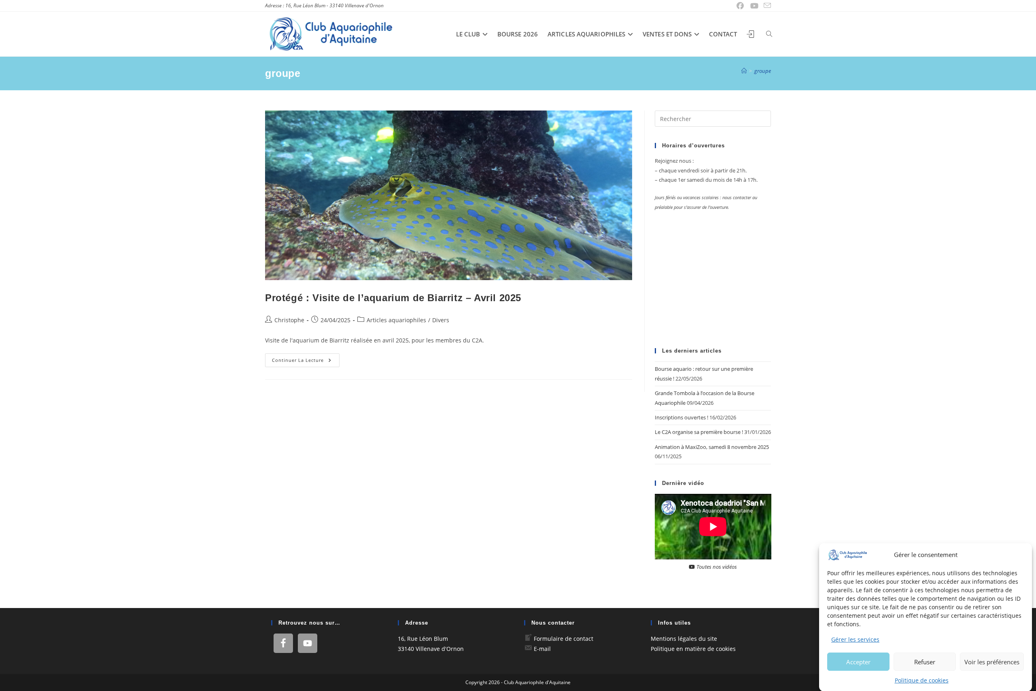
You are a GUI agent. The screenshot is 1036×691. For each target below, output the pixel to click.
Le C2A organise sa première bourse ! (699, 432)
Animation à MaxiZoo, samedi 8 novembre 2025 (712, 447)
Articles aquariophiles (396, 320)
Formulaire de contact (563, 638)
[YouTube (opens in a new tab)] (754, 6)
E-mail (542, 649)
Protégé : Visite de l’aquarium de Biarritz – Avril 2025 (393, 297)
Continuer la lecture (306, 361)
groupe (762, 70)
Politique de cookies (922, 680)
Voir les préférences (991, 661)
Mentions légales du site (684, 638)
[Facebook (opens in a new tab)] (740, 6)
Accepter (858, 661)
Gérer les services (855, 639)
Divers (440, 320)
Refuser (924, 661)
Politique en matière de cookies (693, 649)
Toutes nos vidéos (716, 566)
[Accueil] (744, 70)
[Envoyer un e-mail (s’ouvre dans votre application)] (766, 6)
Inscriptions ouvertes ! (681, 417)
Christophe (289, 320)
